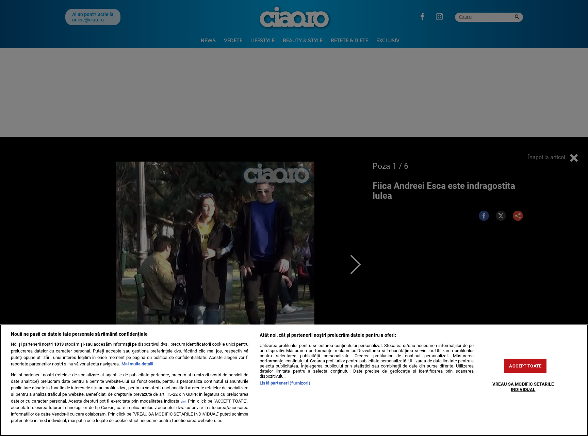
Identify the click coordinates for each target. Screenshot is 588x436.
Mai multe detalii (137, 363)
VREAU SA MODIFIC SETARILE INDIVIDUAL (523, 386)
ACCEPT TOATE (525, 366)
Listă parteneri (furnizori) (285, 383)
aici (183, 401)
